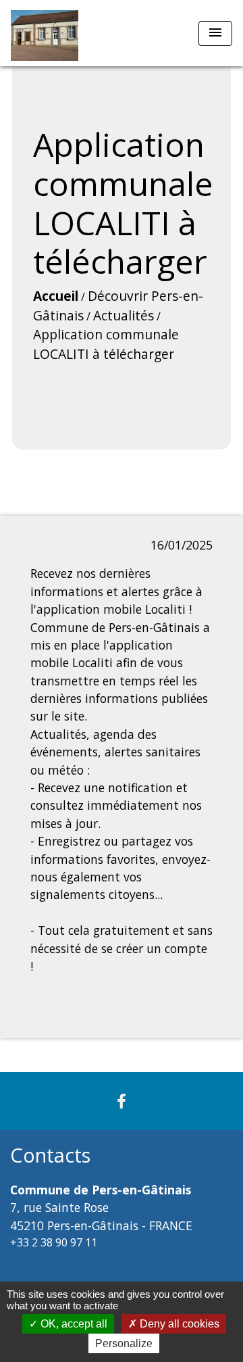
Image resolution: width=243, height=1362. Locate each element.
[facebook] (121, 1101)
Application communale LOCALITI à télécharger (106, 344)
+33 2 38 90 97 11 (53, 1242)
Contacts (50, 1155)
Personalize (124, 1343)
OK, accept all (72, 1324)
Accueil (55, 296)
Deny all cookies (178, 1324)
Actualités (123, 315)
